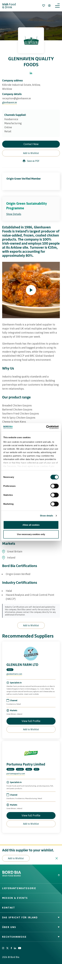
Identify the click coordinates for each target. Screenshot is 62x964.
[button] (31, 153)
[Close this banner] (56, 858)
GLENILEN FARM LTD (22, 665)
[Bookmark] (43, 5)
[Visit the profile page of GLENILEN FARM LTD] (31, 654)
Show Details (13, 214)
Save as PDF (33, 161)
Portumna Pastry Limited (25, 764)
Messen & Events (15, 898)
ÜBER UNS (9, 927)
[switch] (54, 486)
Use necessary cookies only (31, 534)
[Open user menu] (49, 5)
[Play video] (31, 290)
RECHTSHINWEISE (14, 937)
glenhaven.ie (9, 102)
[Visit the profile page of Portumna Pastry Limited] (31, 753)
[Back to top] (46, 875)
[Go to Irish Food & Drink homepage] (9, 5)
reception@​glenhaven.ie (16, 98)
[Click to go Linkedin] (31, 73)
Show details (46, 515)
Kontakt (8, 907)
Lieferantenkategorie (19, 888)
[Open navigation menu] (57, 5)
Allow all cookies (31, 525)
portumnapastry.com (15, 773)
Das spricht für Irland (20, 917)
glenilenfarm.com (14, 674)
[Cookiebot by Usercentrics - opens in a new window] (46, 427)
